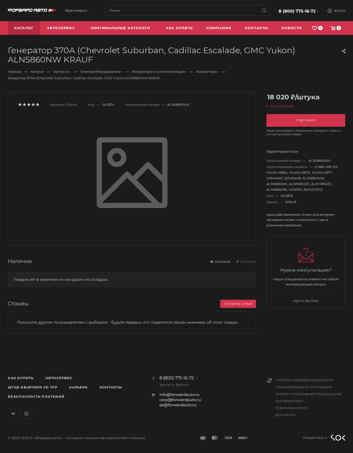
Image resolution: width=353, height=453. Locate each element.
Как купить (21, 378)
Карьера (78, 387)
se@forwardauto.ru (177, 404)
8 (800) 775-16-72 (297, 11)
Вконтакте (13, 413)
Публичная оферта (292, 408)
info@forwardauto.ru (179, 394)
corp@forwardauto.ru (180, 399)
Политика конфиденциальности (304, 380)
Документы (285, 415)
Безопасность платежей (36, 396)
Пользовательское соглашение (304, 387)
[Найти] (264, 10)
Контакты (110, 387)
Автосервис (58, 378)
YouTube (26, 413)
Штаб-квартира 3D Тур (32, 387)
